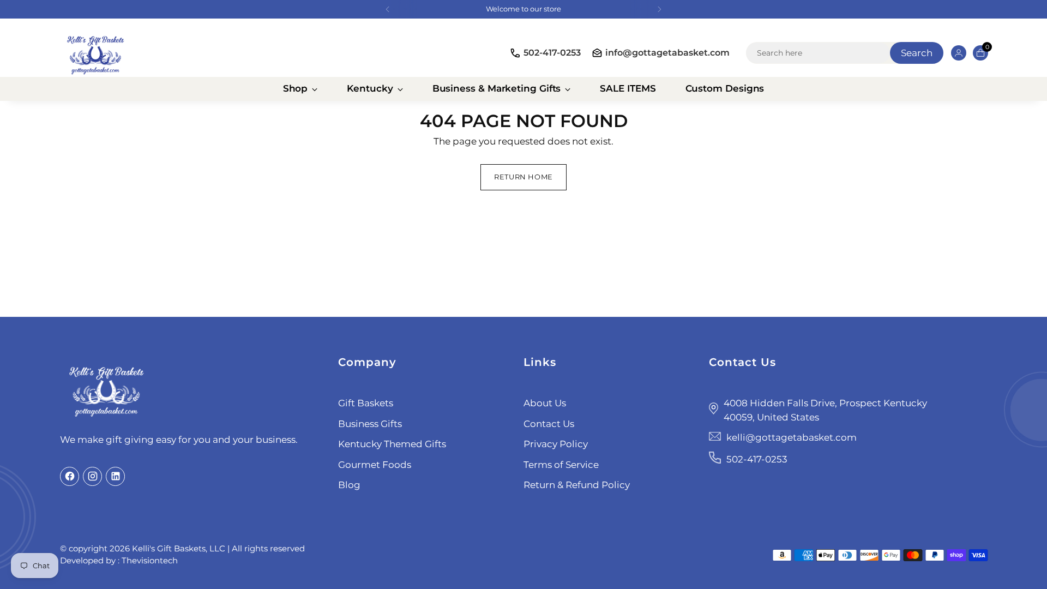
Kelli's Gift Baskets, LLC (178, 548)
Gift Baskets (365, 403)
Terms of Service (561, 464)
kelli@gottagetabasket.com (791, 437)
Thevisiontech (150, 560)
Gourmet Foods (374, 464)
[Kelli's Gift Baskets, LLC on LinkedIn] (115, 476)
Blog (349, 484)
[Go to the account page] (954, 53)
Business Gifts (370, 423)
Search (916, 52)
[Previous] (388, 9)
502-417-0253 (552, 52)
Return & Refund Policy (577, 484)
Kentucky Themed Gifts (392, 443)
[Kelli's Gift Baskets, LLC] (95, 53)
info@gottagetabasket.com (667, 52)
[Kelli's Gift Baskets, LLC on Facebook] (69, 476)
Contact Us (549, 423)
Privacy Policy (556, 443)
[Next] (659, 9)
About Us (545, 403)
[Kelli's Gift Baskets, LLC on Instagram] (92, 476)
